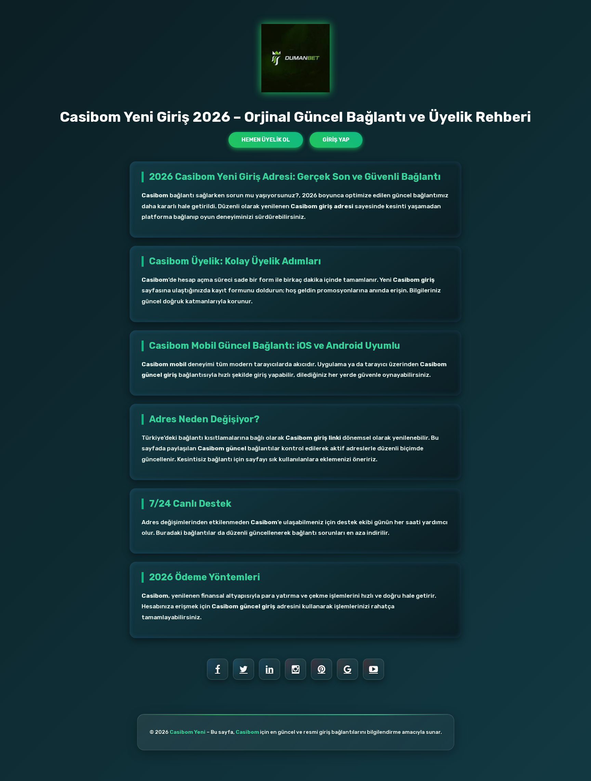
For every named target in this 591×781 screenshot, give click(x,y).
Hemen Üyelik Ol (265, 139)
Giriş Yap (336, 139)
